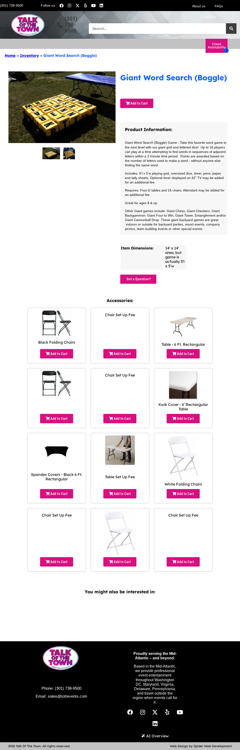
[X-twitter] (77, 5)
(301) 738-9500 (68, 688)
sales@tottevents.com (67, 696)
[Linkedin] (101, 5)
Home (10, 55)
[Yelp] (85, 5)
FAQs (219, 6)
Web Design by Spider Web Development (201, 746)
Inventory (29, 55)
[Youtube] (93, 5)
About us (198, 6)
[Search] (231, 28)
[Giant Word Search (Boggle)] (51, 153)
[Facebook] (61, 5)
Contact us (208, 17)
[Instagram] (69, 5)
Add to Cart (139, 103)
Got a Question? (138, 279)
